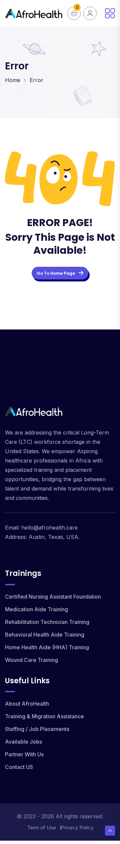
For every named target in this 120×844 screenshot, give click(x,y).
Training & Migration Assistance (44, 716)
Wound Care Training (31, 660)
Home (12, 80)
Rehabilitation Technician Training (47, 622)
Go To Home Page (56, 273)
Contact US (19, 767)
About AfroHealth (27, 703)
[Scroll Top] (110, 831)
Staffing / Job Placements (37, 729)
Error (36, 80)
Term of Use (41, 827)
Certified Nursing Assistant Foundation (53, 596)
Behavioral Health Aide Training (44, 634)
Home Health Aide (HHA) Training (47, 647)
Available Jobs (23, 741)
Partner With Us (24, 754)
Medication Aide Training (36, 609)
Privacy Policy (77, 827)
